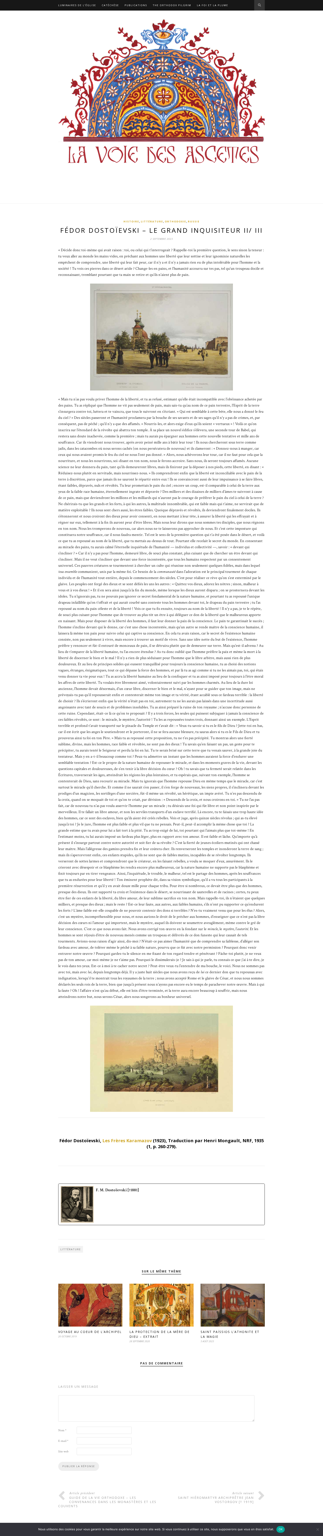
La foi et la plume (212, 5)
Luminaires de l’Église (77, 5)
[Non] (317, 1529)
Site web (63, 1452)
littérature (70, 1249)
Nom (62, 1430)
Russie (194, 221)
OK (281, 1529)
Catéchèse (110, 5)
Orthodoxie (175, 221)
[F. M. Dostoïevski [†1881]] (161, 1204)
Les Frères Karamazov (127, 1141)
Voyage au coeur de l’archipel (90, 1332)
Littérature (152, 221)
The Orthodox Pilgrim (172, 5)
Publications (136, 5)
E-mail (63, 1441)
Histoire (131, 221)
